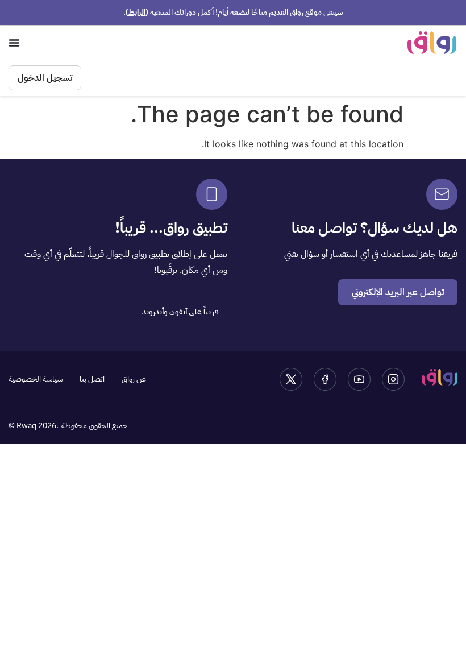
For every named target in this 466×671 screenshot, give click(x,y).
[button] (180, 312)
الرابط (136, 12)
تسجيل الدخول (45, 78)
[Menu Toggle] (14, 42)
